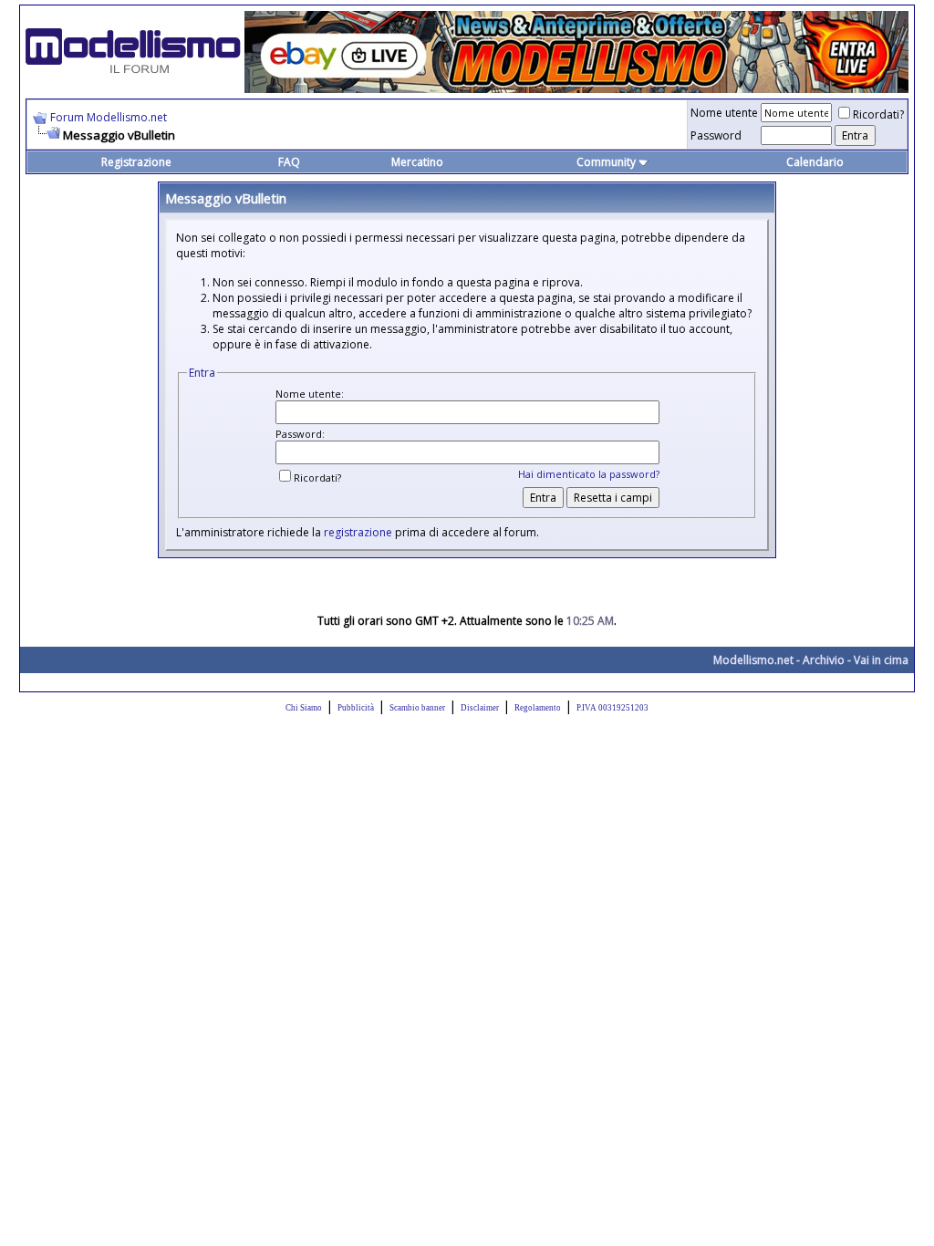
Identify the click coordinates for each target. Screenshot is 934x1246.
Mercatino (417, 162)
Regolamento (537, 707)
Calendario (815, 162)
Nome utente (724, 112)
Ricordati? (878, 114)
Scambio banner (417, 707)
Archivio (824, 660)
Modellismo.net (753, 660)
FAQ (289, 162)
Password (716, 135)
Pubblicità (355, 707)
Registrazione (136, 162)
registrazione (358, 532)
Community (606, 162)
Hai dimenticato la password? (588, 474)
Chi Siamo (303, 707)
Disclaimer (480, 707)
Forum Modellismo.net (108, 117)
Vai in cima (881, 660)
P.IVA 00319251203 (612, 707)
